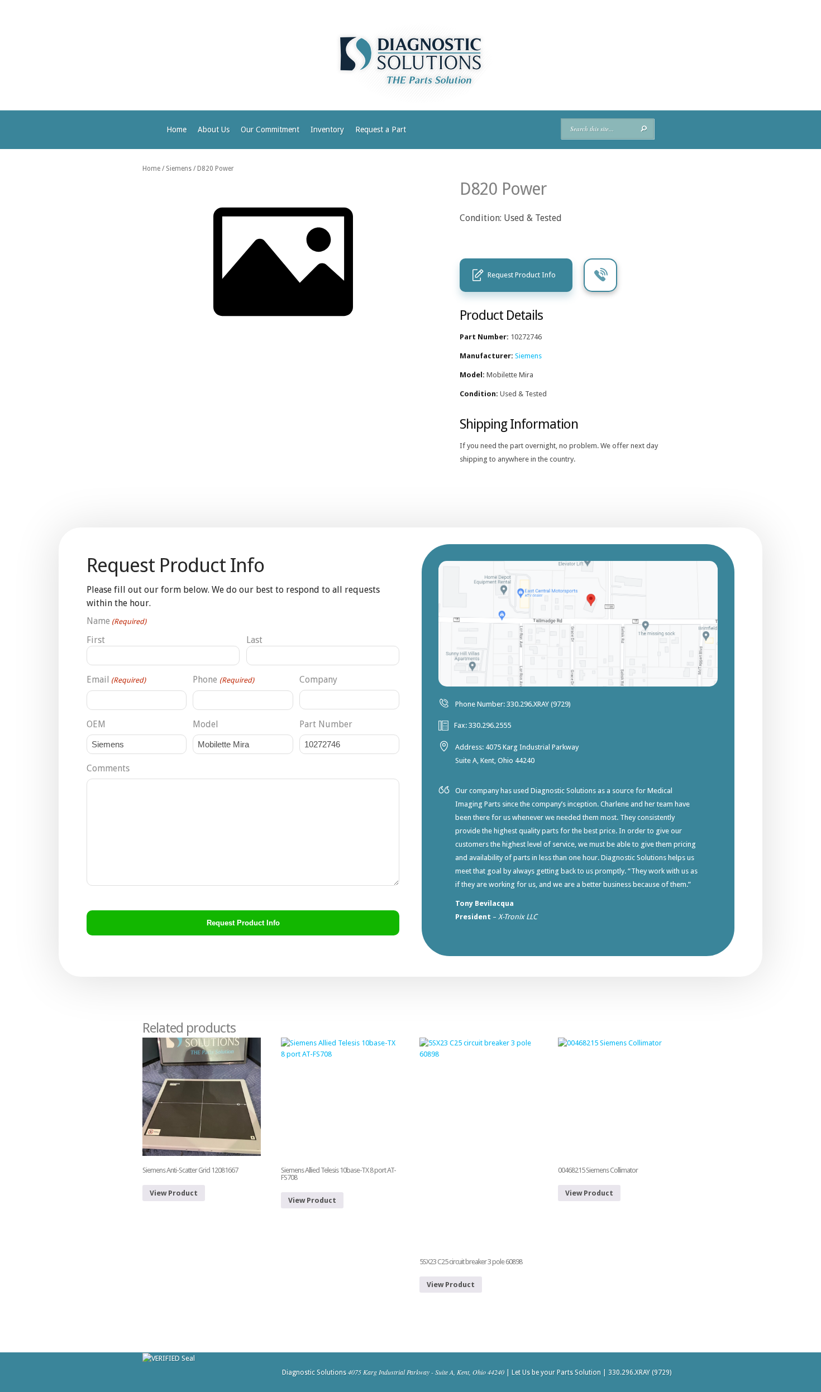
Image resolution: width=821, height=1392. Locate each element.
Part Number (325, 724)
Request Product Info (522, 275)
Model (205, 724)
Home (176, 129)
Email (116, 679)
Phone (223, 679)
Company (318, 679)
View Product (174, 1193)
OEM (96, 724)
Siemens (179, 168)
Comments (108, 768)
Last (254, 640)
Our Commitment (270, 129)
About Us (214, 129)
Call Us (600, 275)
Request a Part (380, 129)
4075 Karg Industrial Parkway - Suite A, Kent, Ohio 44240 (426, 1371)
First (96, 640)
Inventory (327, 129)
